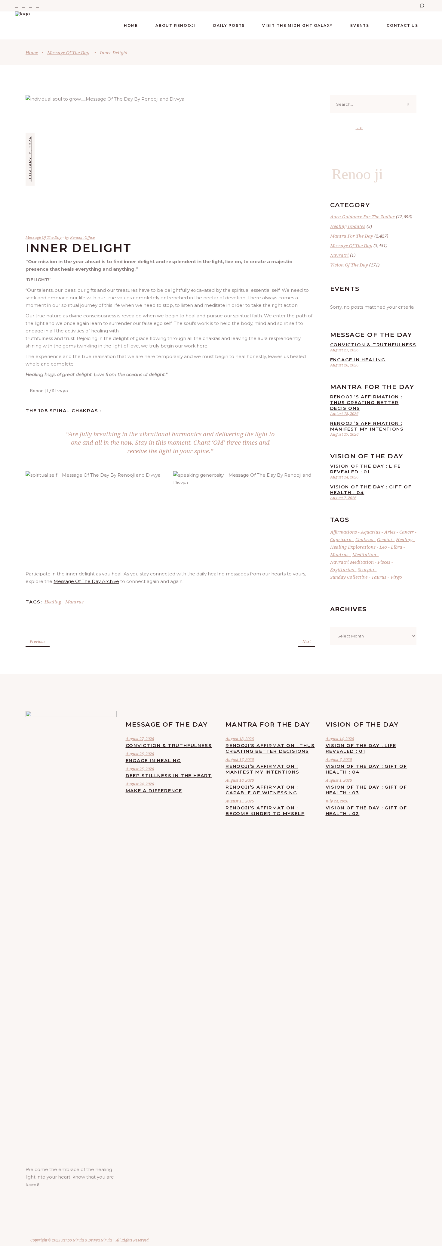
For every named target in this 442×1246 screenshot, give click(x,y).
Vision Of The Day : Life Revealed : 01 (365, 469)
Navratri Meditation (352, 562)
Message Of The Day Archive (86, 581)
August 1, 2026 (339, 780)
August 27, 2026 (344, 350)
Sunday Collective (348, 577)
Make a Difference (154, 790)
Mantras (74, 602)
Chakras (364, 539)
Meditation (364, 554)
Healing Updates (347, 226)
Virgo (396, 577)
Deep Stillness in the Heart (169, 775)
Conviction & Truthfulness (373, 344)
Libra (396, 547)
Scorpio (366, 569)
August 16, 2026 (240, 780)
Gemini (384, 539)
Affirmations (343, 532)
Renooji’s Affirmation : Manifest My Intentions (367, 426)
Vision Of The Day (349, 265)
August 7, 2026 (343, 497)
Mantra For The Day (351, 236)
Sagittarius (342, 569)
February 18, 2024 (30, 159)
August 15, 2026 (240, 801)
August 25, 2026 (140, 768)
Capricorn (340, 539)
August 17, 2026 (344, 434)
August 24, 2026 (140, 784)
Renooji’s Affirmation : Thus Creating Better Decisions (366, 402)
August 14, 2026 (344, 477)
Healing (53, 602)
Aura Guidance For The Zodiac (362, 216)
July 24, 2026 (337, 801)
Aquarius (370, 532)
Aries (389, 532)
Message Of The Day (68, 52)
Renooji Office (82, 237)
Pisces (384, 562)
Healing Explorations (353, 547)
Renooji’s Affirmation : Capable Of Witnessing (262, 790)
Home (32, 52)
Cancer (406, 532)
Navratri (339, 255)
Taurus (378, 577)
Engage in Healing (358, 360)
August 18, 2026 (344, 413)
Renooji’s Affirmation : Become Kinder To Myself (265, 810)
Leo (383, 547)
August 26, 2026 (344, 365)
